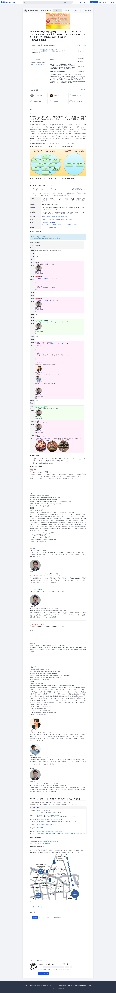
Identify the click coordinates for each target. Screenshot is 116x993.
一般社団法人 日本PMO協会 (49, 222)
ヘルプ (38, 985)
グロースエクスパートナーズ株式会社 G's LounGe (44, 49)
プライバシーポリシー (52, 985)
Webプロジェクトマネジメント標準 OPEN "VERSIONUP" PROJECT (60, 224)
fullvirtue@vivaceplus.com (42, 843)
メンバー (74, 10)
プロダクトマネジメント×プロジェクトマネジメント (51, 322)
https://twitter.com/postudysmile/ (47, 824)
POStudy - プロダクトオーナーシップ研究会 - (39, 10)
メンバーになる (57, 10)
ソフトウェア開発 (49, 967)
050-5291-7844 (84, 2)
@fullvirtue (54, 841)
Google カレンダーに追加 (80, 45)
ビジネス (67, 967)
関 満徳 (47, 841)
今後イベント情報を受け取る (38, 64)
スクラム (62, 967)
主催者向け (94, 2)
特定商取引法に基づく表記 (79, 985)
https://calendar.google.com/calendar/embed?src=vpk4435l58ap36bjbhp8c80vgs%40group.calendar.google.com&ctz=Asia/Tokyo (61, 832)
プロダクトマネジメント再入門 (45, 300)
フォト (80, 10)
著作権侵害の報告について (65, 985)
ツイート (39, 906)
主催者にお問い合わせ (30, 985)
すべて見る (83, 89)
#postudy (40, 827)
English (113, 2)
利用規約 (43, 985)
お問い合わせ (88, 10)
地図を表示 (84, 51)
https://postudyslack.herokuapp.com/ (48, 815)
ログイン (107, 2)
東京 (44, 967)
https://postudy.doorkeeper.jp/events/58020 (54, 216)
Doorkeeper (61, 988)
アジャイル (57, 967)
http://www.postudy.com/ (44, 810)
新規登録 (101, 2)
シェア (32, 906)
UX (70, 967)
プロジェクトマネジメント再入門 (45, 278)
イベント (67, 10)
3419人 (40, 967)
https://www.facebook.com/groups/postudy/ (50, 820)
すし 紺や (47, 438)
